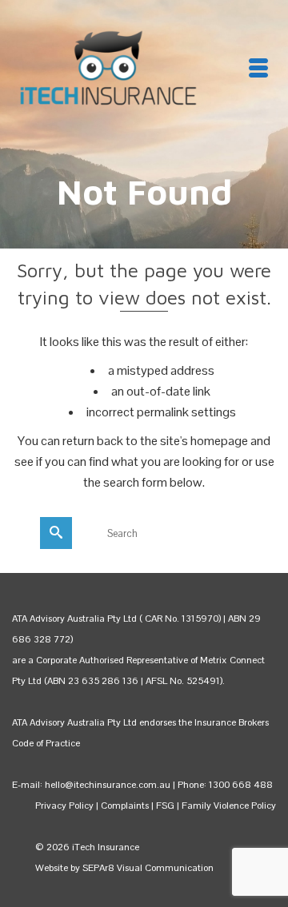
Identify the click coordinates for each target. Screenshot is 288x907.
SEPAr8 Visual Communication (148, 867)
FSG (165, 805)
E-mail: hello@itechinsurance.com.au (91, 784)
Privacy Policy (64, 805)
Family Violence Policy (229, 805)
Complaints (126, 805)
